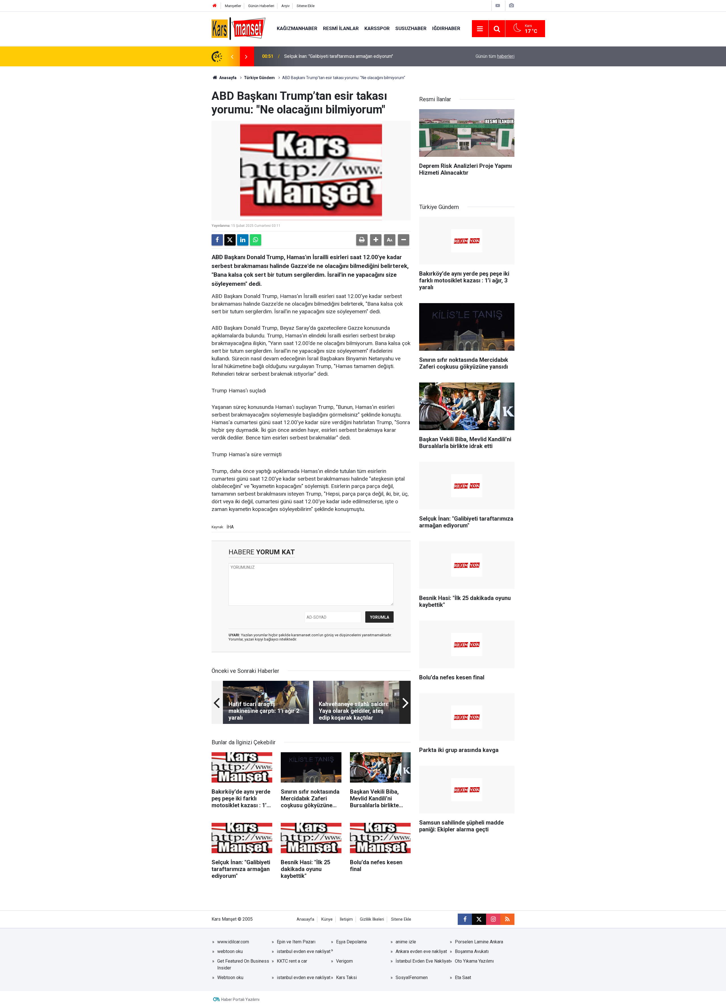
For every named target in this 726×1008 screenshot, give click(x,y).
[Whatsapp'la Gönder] (255, 240)
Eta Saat (463, 977)
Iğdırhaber (446, 28)
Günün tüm (495, 56)
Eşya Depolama (351, 941)
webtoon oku (230, 951)
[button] (375, 240)
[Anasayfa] (215, 6)
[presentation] (232, 56)
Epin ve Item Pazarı (296, 941)
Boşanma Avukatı (472, 951)
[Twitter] (230, 240)
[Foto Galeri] (511, 5)
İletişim (346, 919)
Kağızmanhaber (297, 28)
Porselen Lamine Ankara (479, 941)
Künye (327, 919)
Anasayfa (227, 77)
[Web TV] (498, 5)
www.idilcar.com (233, 941)
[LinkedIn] (242, 240)
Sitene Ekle (306, 6)
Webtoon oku (230, 977)
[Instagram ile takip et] (493, 919)
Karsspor (377, 28)
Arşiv (285, 6)
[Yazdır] (362, 240)
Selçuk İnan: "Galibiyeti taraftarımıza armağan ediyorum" (338, 56)
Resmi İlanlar (341, 28)
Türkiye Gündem (259, 77)
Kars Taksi (346, 977)
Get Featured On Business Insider (243, 964)
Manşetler (233, 6)
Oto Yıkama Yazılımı (474, 961)
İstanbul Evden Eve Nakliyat (423, 961)
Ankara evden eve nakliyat (421, 951)
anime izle (406, 941)
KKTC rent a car (292, 961)
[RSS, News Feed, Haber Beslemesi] (507, 919)
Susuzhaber (411, 28)
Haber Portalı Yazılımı (240, 999)
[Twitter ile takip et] (479, 919)
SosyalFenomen (412, 977)
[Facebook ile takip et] (465, 919)
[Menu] (480, 29)
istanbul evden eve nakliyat (303, 951)
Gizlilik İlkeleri (372, 919)
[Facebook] (217, 240)
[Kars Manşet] (238, 28)
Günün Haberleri (261, 6)
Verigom (344, 961)
